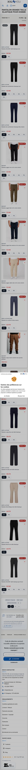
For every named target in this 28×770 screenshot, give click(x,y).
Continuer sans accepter (6, 373)
